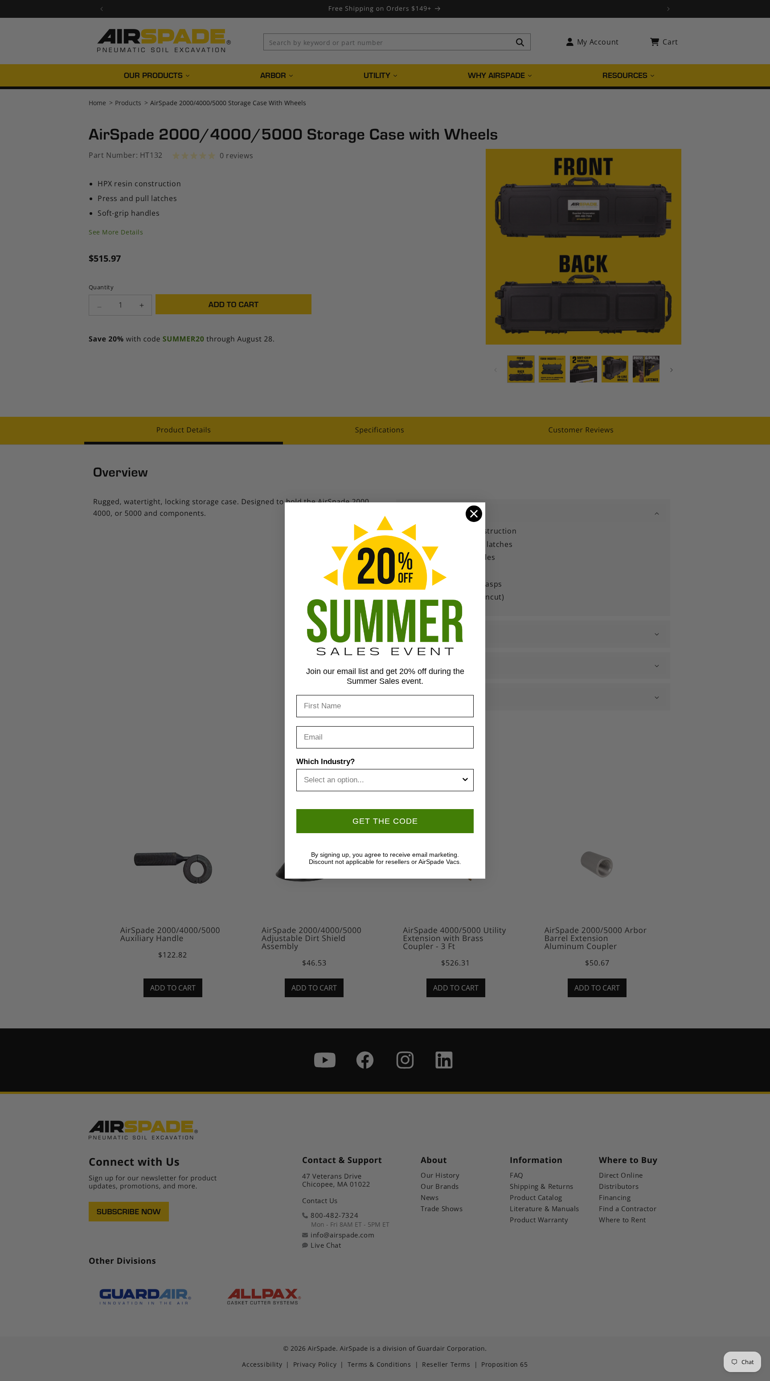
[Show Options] (465, 780)
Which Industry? (325, 761)
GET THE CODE (385, 821)
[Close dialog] (474, 514)
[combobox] (382, 780)
